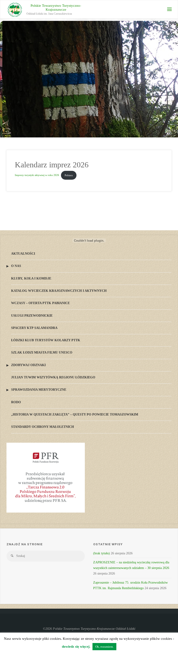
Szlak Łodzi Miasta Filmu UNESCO (41, 352)
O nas (16, 266)
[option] (89, 108)
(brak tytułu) (101, 553)
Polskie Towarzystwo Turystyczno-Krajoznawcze (56, 7)
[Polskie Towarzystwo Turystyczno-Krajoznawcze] (14, 9)
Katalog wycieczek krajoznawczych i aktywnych (59, 290)
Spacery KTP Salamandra (34, 328)
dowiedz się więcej (75, 646)
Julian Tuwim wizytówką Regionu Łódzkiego (53, 377)
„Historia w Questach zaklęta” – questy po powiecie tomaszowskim (74, 414)
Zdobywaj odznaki (28, 365)
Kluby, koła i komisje (31, 278)
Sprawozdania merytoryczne (38, 389)
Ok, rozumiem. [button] (104, 646)
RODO (16, 402)
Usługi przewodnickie (32, 315)
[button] (9, 108)
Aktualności (23, 253)
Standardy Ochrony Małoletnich (42, 427)
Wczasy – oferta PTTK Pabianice (40, 303)
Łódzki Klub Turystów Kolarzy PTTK (45, 340)
